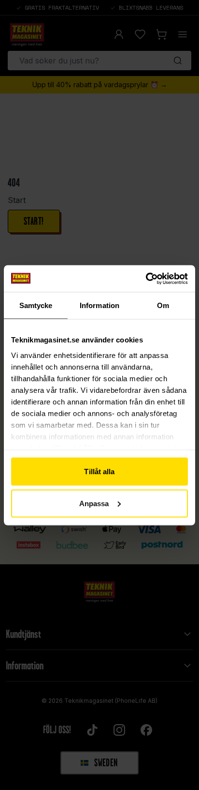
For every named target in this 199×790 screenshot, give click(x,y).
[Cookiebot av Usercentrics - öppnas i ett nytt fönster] (145, 278)
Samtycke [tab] (36, 305)
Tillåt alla (99, 471)
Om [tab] (163, 305)
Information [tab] (99, 305)
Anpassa (94, 503)
